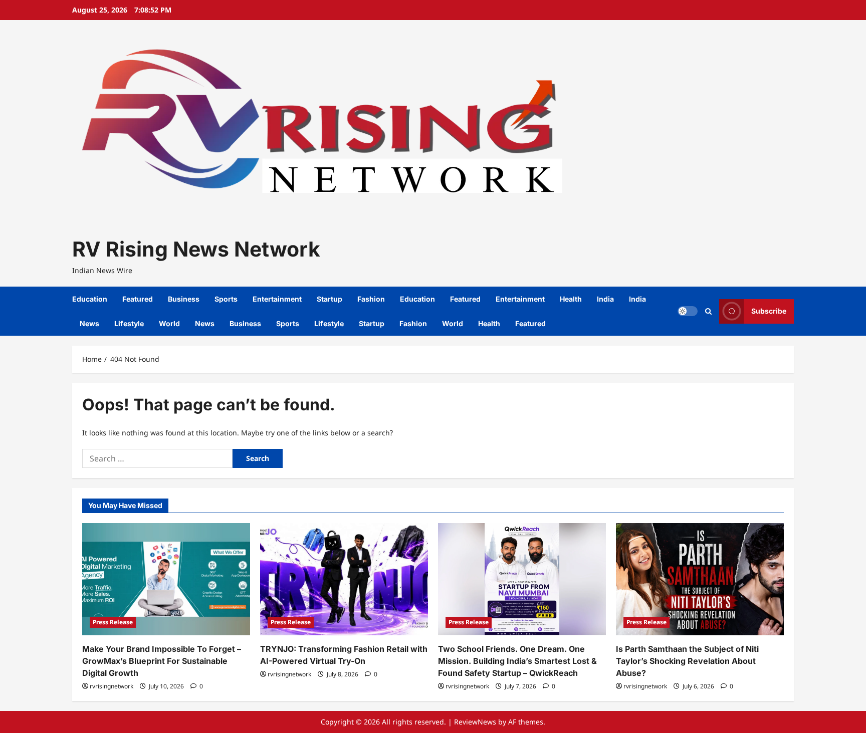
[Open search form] (708, 311)
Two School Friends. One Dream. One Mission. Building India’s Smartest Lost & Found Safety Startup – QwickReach (517, 661)
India (605, 299)
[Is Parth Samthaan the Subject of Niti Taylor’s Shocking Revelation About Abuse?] (700, 579)
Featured (137, 299)
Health (571, 299)
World (169, 323)
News (89, 323)
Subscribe (768, 311)
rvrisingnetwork (111, 686)
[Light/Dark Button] (688, 311)
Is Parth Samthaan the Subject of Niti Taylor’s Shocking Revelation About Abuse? (687, 661)
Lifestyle (129, 323)
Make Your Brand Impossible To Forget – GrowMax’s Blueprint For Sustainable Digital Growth (161, 661)
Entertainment (277, 299)
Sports (226, 299)
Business (183, 299)
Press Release (113, 622)
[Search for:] (157, 458)
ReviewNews (475, 721)
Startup (329, 299)
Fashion (371, 299)
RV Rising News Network (196, 249)
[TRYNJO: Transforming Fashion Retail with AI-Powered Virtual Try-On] (344, 579)
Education (89, 299)
